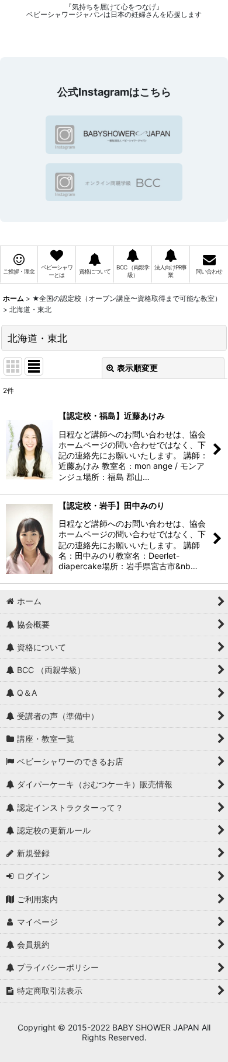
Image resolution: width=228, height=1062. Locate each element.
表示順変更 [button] (137, 368)
